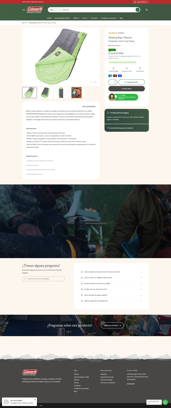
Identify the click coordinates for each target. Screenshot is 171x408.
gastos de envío (126, 56)
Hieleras (75, 18)
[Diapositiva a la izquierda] (91, 82)
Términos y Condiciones (108, 383)
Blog (75, 391)
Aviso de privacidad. (106, 380)
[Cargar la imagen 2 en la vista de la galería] (45, 92)
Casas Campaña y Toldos (61, 18)
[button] (23, 9)
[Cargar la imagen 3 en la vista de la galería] (61, 92)
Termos (84, 18)
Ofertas (76, 374)
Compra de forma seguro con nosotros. (121, 128)
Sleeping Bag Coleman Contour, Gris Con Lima (42, 23)
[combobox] (101, 9)
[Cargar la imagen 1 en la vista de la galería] (29, 92)
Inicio (25, 23)
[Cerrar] (35, 400)
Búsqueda (104, 374)
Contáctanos (131, 383)
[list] (85, 340)
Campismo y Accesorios (108, 18)
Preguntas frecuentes (107, 377)
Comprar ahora (127, 89)
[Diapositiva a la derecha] (95, 82)
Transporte (94, 18)
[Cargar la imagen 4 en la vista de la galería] (76, 92)
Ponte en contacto (111, 325)
